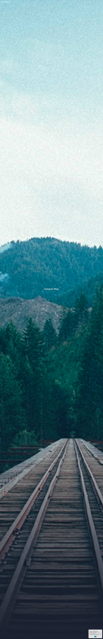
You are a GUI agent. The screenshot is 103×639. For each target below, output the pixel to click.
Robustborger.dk (5, 1)
